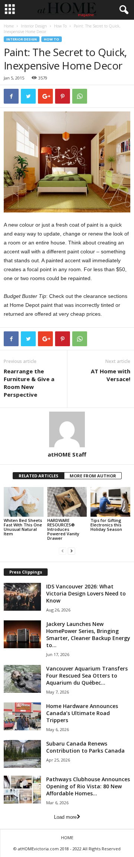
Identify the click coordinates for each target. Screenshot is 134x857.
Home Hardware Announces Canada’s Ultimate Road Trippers (82, 713)
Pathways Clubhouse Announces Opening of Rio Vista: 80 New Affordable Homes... (88, 786)
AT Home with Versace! (110, 375)
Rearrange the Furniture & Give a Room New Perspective (29, 382)
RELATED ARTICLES (38, 475)
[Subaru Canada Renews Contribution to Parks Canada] (22, 754)
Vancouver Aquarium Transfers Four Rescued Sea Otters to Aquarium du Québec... (87, 675)
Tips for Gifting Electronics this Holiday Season (106, 524)
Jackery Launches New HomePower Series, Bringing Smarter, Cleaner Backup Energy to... (88, 634)
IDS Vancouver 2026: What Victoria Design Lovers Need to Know (86, 593)
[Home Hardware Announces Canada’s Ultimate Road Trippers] (22, 716)
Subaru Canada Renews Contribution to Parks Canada (85, 747)
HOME (67, 837)
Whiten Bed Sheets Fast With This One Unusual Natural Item (23, 526)
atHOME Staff (67, 454)
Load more (65, 817)
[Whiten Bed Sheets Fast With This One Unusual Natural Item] (24, 502)
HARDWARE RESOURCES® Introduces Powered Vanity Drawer (63, 529)
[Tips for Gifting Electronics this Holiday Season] (110, 502)
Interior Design (34, 26)
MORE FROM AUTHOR (93, 475)
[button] (122, 10)
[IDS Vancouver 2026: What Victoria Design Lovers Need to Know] (22, 597)
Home (9, 26)
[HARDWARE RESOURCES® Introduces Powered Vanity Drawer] (67, 502)
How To (60, 26)
